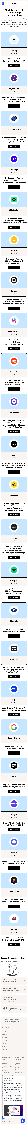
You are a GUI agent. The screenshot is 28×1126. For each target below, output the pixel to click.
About (4, 1032)
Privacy (4, 1046)
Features (4, 1034)
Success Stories (6, 1037)
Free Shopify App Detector (7, 1066)
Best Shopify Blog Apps (18, 1068)
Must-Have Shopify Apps (18, 1064)
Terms (4, 1043)
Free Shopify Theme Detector (6, 1071)
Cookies (4, 1049)
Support (4, 1040)
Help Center (5, 1063)
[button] (25, 3)
